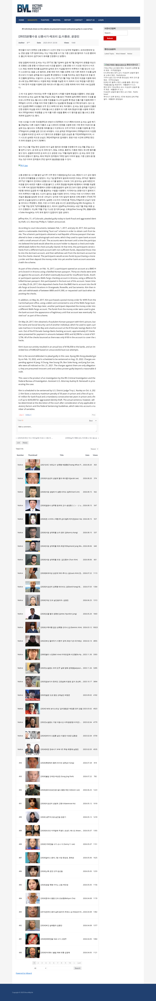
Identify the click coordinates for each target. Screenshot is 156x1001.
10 (70, 963)
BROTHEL (57, 20)
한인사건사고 (132, 64)
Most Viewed (120, 53)
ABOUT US (90, 20)
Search (77, 968)
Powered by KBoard (24, 973)
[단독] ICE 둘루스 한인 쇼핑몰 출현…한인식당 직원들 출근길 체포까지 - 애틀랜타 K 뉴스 (121, 83)
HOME (21, 20)
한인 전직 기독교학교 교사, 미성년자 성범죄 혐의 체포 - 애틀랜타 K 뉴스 (121, 88)
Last (79, 963)
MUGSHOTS (32, 20)
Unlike (28, 415)
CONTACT (79, 20)
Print (93, 415)
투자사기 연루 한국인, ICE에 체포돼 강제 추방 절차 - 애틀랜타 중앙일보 (121, 97)
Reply (25, 442)
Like (21, 415)
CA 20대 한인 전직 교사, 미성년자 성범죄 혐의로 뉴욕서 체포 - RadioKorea (121, 74)
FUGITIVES (45, 20)
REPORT (67, 20)
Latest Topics (109, 53)
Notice (129, 53)
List (18, 442)
